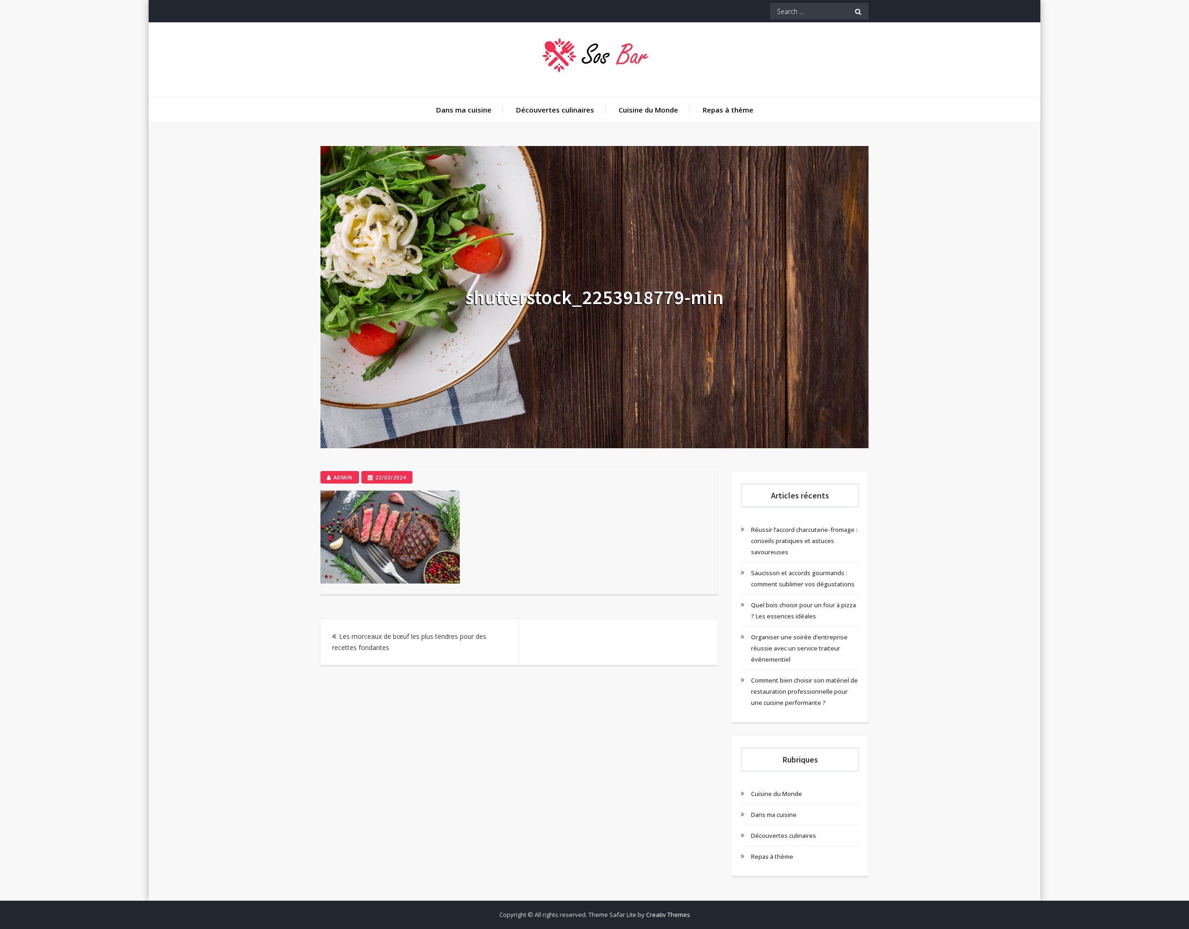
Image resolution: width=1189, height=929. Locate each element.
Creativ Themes (668, 914)
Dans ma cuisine (463, 109)
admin (343, 477)
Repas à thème (728, 109)
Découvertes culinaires (555, 109)
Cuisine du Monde (648, 109)
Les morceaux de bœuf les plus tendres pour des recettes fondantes (409, 642)
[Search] (858, 11)
